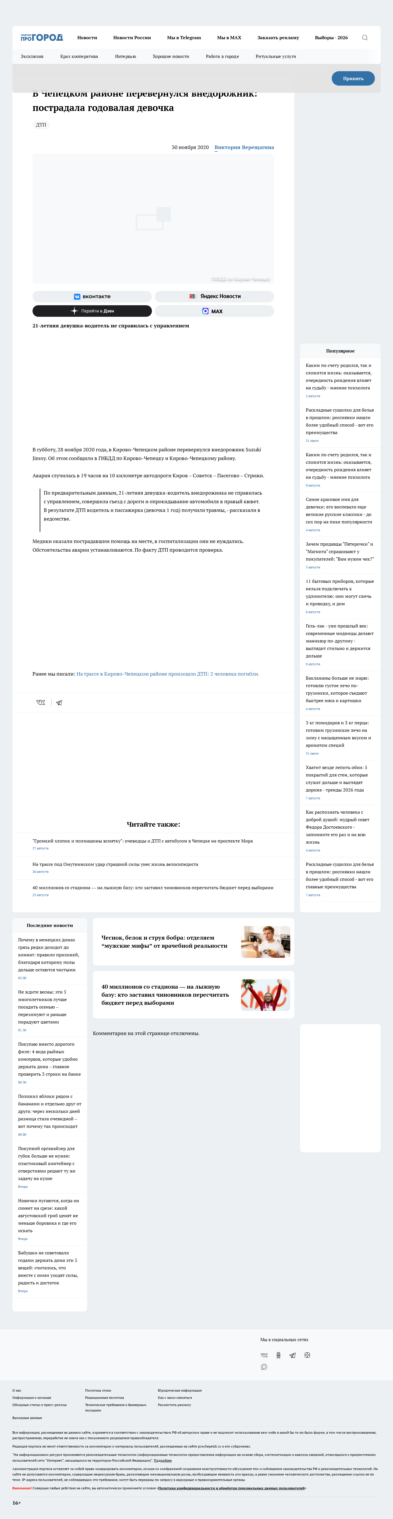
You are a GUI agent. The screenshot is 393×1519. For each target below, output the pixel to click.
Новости (87, 37)
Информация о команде (31, 1397)
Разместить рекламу (174, 1405)
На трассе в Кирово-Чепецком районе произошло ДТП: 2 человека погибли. (168, 673)
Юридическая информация (180, 1390)
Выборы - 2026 (331, 37)
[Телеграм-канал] (293, 1355)
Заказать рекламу (278, 37)
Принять (353, 78)
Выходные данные (27, 1418)
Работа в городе (222, 56)
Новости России (132, 37)
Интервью (125, 56)
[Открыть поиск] (365, 37)
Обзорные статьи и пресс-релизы (39, 1405)
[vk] (41, 702)
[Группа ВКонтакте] (92, 296)
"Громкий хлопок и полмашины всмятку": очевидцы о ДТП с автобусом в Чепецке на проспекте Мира (143, 844)
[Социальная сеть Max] (214, 311)
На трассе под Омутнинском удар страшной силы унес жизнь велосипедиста (115, 867)
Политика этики (98, 1390)
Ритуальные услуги (276, 56)
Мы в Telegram (184, 37)
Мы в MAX (229, 37)
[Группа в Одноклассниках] (278, 1355)
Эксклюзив (32, 56)
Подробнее (163, 1460)
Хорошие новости (171, 56)
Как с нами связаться (175, 1397)
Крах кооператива (79, 56)
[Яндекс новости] (214, 296)
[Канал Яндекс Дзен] (92, 311)
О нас (16, 1390)
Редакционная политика (104, 1397)
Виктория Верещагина (244, 147)
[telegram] (61, 702)
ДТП (41, 124)
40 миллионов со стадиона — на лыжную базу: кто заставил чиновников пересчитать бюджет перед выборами (153, 891)
